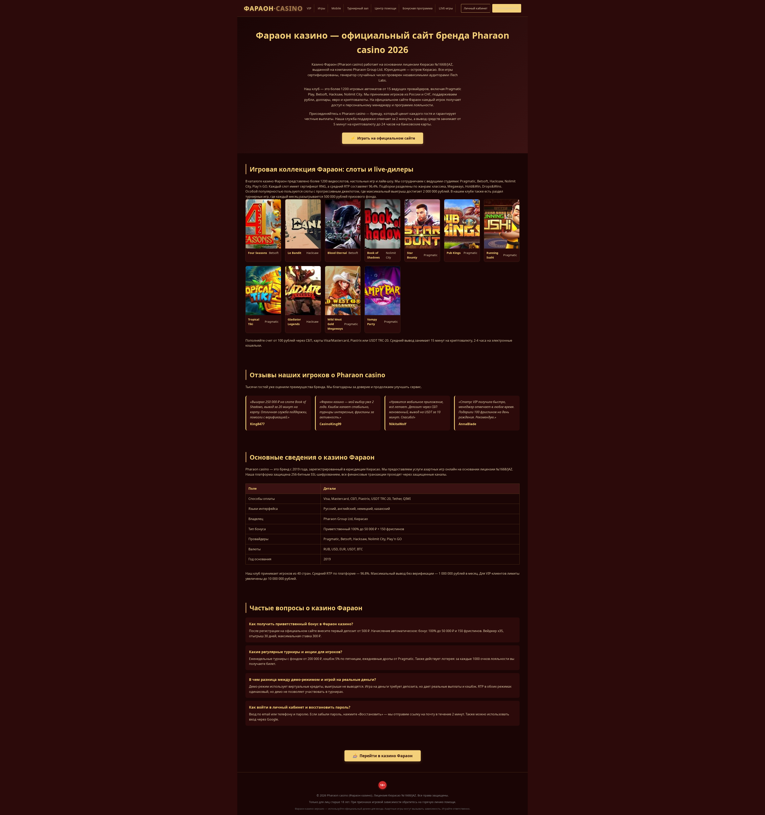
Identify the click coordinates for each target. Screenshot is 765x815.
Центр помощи (385, 8)
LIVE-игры (446, 8)
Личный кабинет (475, 8)
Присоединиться (507, 8)
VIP (309, 8)
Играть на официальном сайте (382, 138)
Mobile (336, 8)
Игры (321, 8)
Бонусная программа (418, 8)
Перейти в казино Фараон (383, 755)
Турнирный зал (357, 8)
